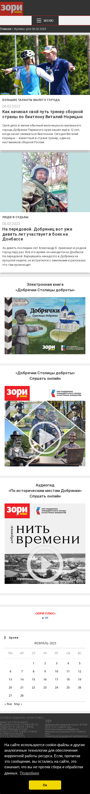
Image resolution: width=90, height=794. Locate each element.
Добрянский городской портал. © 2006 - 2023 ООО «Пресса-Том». (66, 725)
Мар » (18, 704)
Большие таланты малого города (31, 100)
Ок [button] (45, 785)
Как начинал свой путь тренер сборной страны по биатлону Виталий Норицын (42, 114)
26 (79, 687)
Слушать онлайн (45, 490)
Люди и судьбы (15, 217)
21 (22, 687)
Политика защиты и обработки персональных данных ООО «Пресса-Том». (65, 731)
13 (10, 679)
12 (79, 671)
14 (22, 679)
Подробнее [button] (29, 773)
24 (56, 687)
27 (10, 695)
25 (68, 687)
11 (68, 671)
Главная (5, 29)
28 (22, 695)
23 (45, 687)
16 (45, 679)
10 (56, 671)
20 (10, 687)
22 (33, 687)
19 (79, 679)
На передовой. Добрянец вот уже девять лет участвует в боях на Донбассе (37, 234)
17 (56, 679)
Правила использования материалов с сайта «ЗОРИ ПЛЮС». (66, 737)
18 (68, 679)
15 (33, 679)
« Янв (8, 704)
